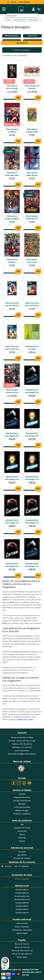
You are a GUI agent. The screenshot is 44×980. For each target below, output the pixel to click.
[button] (3, 9)
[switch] (5, 967)
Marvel (12, 602)
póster (4, 623)
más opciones (22, 43)
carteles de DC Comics (24, 720)
